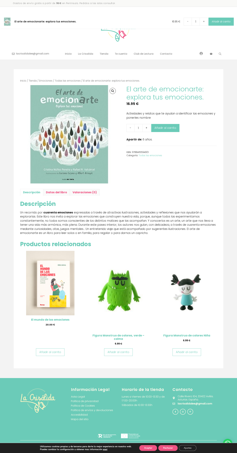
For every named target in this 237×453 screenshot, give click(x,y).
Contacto (166, 53)
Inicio (68, 53)
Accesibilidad (79, 415)
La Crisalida (85, 53)
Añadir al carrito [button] (50, 352)
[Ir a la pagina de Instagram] (175, 412)
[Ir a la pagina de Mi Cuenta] (201, 53)
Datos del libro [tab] (56, 192)
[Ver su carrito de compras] (211, 53)
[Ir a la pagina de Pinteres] (190, 412)
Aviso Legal (78, 397)
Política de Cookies (83, 406)
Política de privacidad (85, 401)
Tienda (104, 53)
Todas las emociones (68, 80)
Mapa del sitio (80, 419)
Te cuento (121, 53)
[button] (113, 91)
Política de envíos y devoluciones (92, 410)
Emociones (45, 80)
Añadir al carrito (165, 128)
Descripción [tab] (31, 192)
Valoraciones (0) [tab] (85, 192)
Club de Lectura (143, 53)
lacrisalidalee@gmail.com (32, 53)
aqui (105, 449)
